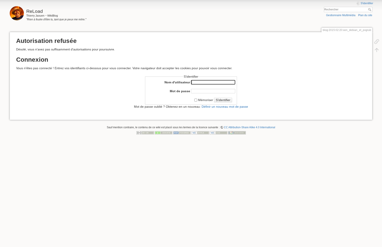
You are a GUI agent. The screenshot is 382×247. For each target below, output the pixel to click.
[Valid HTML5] (200, 132)
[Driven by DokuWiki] (237, 132)
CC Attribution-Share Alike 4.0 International (249, 127)
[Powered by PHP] (182, 132)
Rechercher (370, 9)
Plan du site (365, 15)
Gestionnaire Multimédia (340, 15)
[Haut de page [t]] (377, 50)
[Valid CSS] (218, 132)
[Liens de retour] (377, 41)
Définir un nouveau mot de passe (225, 106)
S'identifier (223, 100)
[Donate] (163, 132)
